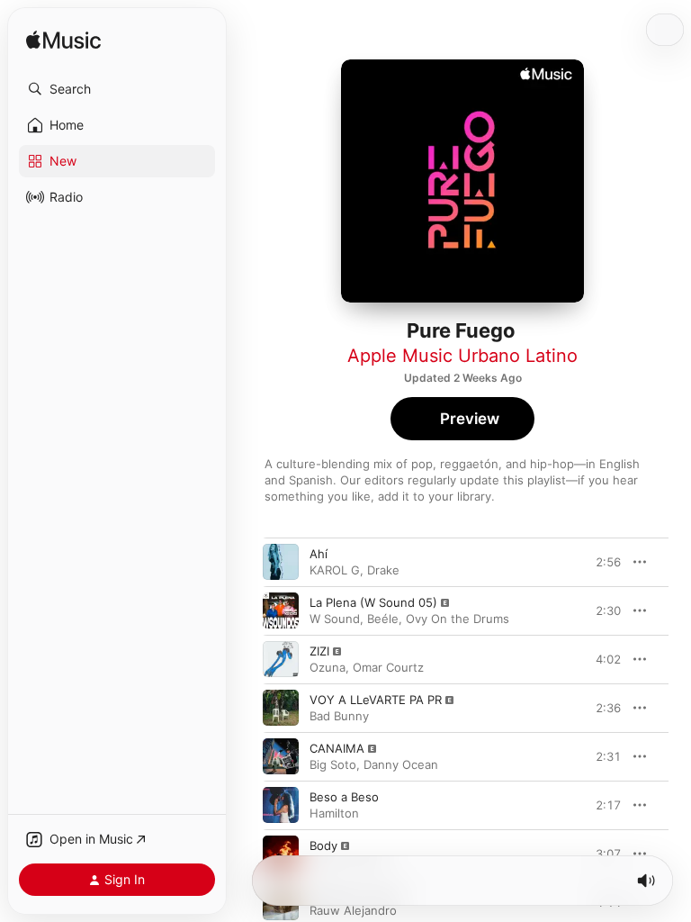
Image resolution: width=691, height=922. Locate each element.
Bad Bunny (339, 716)
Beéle (383, 618)
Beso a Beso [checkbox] (344, 797)
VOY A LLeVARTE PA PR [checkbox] (376, 699)
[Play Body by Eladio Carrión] (281, 854)
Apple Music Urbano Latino (462, 355)
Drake (383, 570)
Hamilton (334, 813)
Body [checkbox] (323, 845)
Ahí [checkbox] (319, 554)
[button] (117, 89)
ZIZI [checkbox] (319, 651)
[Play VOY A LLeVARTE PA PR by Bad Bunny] (281, 708)
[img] (63, 41)
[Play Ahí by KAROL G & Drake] (281, 562)
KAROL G (335, 570)
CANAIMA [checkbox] (337, 748)
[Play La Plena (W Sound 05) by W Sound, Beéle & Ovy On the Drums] (281, 610)
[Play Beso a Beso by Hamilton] (281, 805)
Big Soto (333, 764)
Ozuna (328, 667)
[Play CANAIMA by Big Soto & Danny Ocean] (281, 756)
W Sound (335, 618)
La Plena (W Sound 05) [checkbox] (373, 602)
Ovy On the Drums (457, 618)
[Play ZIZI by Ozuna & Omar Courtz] (281, 659)
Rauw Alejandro (353, 910)
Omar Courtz (388, 667)
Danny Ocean (400, 764)
